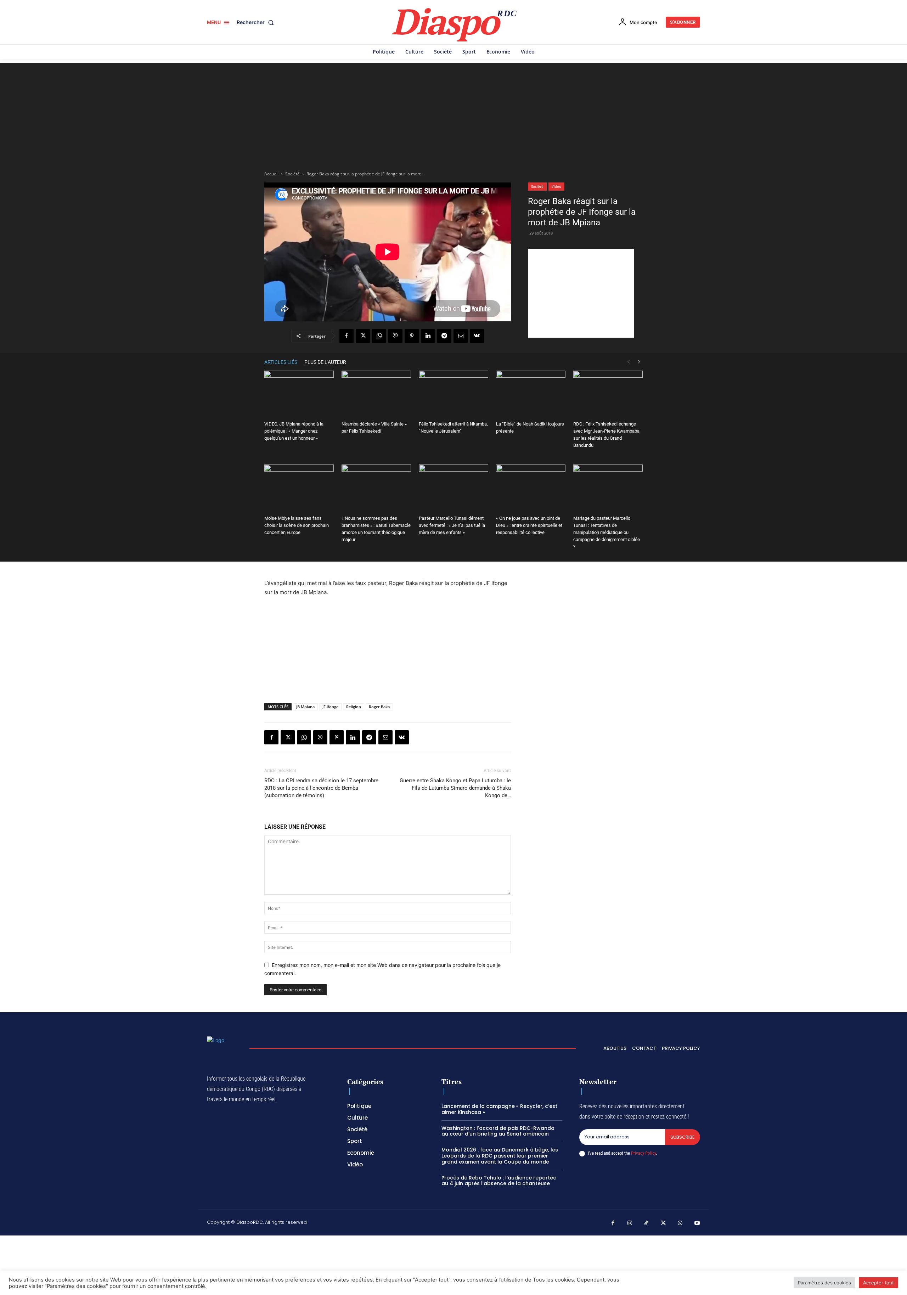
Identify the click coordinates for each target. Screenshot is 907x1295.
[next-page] (639, 361)
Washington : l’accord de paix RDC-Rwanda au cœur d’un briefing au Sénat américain (497, 1131)
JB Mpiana (305, 706)
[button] (257, 22)
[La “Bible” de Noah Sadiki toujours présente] (530, 394)
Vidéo (556, 186)
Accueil (271, 174)
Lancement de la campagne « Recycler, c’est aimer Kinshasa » (499, 1109)
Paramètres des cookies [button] (824, 1282)
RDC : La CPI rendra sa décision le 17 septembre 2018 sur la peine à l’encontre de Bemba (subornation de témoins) (321, 788)
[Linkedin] (428, 336)
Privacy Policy (643, 1153)
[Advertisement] (453, 112)
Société (292, 174)
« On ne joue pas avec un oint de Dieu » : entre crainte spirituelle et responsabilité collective (529, 525)
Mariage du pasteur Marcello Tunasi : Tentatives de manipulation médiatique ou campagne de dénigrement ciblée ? (606, 532)
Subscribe (682, 1137)
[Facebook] (346, 336)
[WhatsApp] (379, 336)
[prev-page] (628, 361)
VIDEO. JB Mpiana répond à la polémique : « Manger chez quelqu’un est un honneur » (293, 431)
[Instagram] (630, 1223)
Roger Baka (379, 706)
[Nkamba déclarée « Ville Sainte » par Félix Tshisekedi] (376, 394)
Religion (353, 706)
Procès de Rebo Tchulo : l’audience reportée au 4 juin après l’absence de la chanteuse (498, 1180)
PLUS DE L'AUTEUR (325, 362)
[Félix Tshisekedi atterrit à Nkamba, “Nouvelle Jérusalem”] (453, 394)
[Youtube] (697, 1223)
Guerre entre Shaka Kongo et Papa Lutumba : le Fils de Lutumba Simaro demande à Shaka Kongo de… (455, 788)
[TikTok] (646, 1223)
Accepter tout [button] (878, 1282)
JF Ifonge (330, 706)
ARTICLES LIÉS (280, 362)
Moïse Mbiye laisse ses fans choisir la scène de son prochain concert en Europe (296, 525)
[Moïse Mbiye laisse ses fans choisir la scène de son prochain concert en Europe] (299, 488)
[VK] (477, 336)
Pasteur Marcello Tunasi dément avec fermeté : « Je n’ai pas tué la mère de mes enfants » (452, 525)
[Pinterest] (412, 336)
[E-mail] (461, 336)
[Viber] (395, 336)
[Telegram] (444, 336)
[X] (363, 336)
